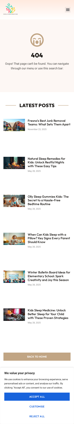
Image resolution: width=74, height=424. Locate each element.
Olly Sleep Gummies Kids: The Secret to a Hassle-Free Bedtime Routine (48, 200)
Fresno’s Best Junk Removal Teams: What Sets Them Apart (49, 122)
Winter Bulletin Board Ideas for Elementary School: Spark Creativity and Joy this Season (49, 276)
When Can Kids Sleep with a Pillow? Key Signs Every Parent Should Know (49, 238)
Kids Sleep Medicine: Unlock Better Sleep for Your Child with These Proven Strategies (48, 314)
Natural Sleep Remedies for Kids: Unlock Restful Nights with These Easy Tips (46, 162)
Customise (37, 406)
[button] (68, 10)
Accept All (37, 396)
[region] (37, 396)
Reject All (37, 416)
